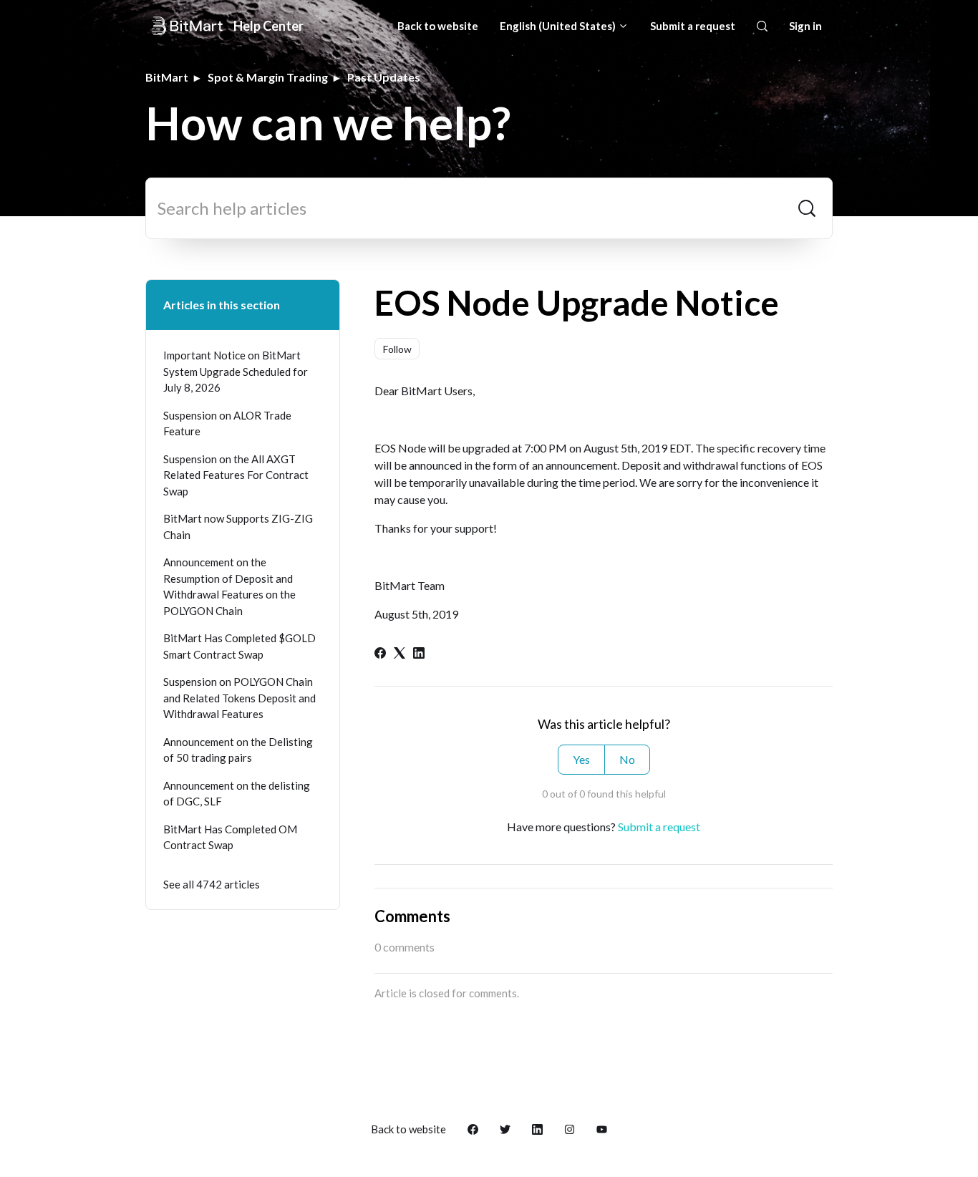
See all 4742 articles (211, 884)
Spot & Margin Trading (268, 77)
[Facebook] (380, 654)
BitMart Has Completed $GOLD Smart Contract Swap (239, 646)
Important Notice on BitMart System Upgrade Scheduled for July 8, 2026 (235, 371)
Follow (397, 349)
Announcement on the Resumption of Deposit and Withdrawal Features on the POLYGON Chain (229, 586)
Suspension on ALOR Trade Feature (227, 423)
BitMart (166, 77)
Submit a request (692, 25)
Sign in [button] (805, 25)
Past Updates (383, 77)
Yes (581, 759)
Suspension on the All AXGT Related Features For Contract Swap (236, 475)
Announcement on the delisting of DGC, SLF (236, 793)
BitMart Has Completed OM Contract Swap (230, 837)
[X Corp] (399, 654)
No (627, 759)
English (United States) (559, 25)
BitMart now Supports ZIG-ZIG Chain (238, 526)
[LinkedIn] (419, 654)
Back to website (437, 25)
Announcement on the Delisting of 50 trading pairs (238, 750)
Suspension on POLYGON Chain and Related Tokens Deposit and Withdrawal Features (239, 697)
